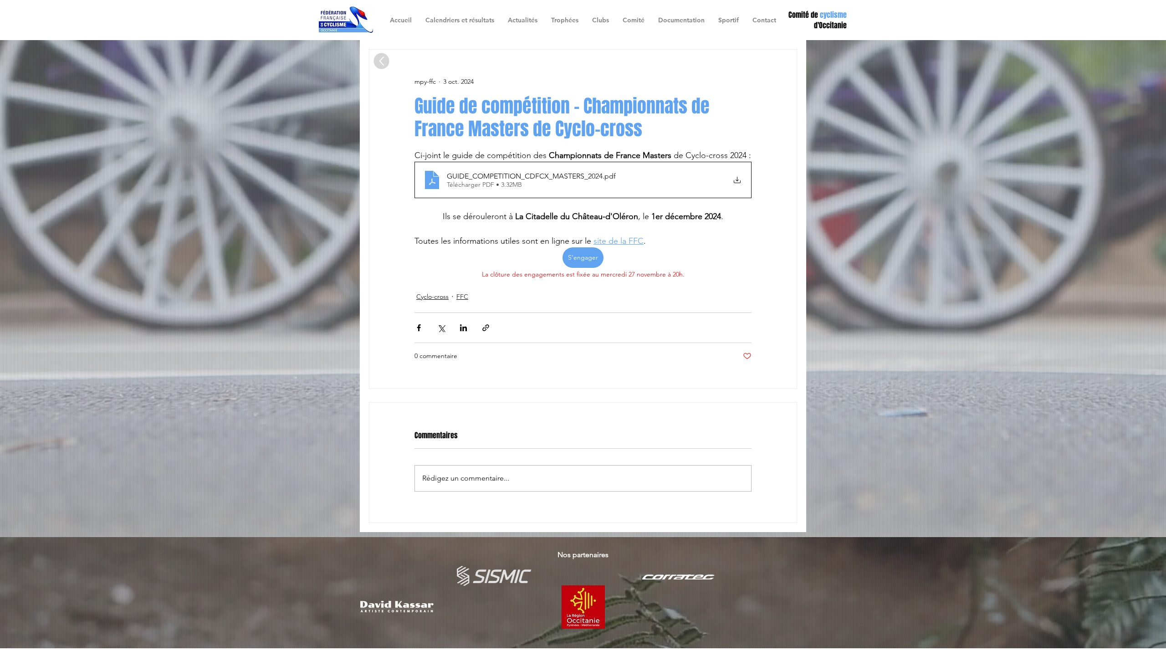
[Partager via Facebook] (418, 327)
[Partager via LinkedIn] (463, 327)
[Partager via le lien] (485, 327)
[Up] (381, 61)
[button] (600, 20)
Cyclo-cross (432, 296)
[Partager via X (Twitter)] (441, 327)
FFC (462, 296)
